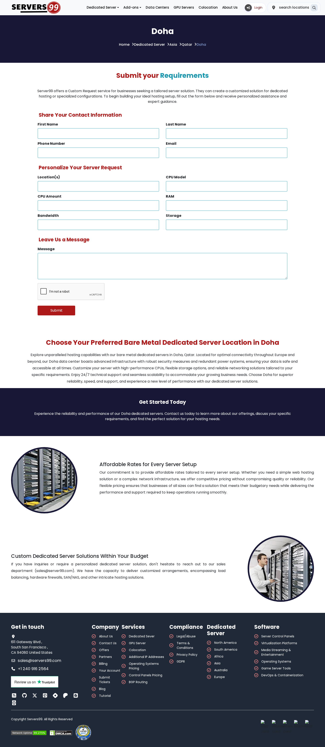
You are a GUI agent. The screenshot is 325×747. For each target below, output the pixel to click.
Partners (105, 657)
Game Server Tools (276, 668)
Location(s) (49, 177)
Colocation (208, 7)
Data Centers (157, 7)
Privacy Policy (187, 654)
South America (225, 649)
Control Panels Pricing (145, 675)
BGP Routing (138, 682)
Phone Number (51, 143)
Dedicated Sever (142, 636)
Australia (221, 670)
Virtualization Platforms (279, 643)
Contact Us (108, 643)
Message (46, 249)
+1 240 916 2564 (33, 668)
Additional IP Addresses (146, 657)
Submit (56, 310)
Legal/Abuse (186, 636)
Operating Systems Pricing (144, 666)
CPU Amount (49, 196)
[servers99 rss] (14, 695)
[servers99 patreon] (66, 695)
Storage (173, 215)
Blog (102, 689)
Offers (104, 650)
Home (124, 44)
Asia (173, 44)
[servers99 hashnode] (55, 695)
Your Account (109, 670)
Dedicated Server (149, 44)
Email (171, 143)
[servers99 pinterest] (45, 695)
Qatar (187, 44)
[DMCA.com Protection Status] (61, 733)
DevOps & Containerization (282, 675)
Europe (219, 677)
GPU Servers (184, 7)
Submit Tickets (104, 679)
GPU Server (137, 643)
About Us (230, 7)
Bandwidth (48, 215)
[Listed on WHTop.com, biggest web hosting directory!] (83, 732)
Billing (103, 663)
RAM (170, 196)
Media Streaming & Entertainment (276, 652)
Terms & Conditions (185, 645)
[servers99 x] (35, 695)
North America (225, 642)
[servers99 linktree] (14, 702)
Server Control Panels (277, 636)
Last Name (176, 124)
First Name (48, 124)
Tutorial (105, 696)
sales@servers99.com (39, 660)
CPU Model (176, 177)
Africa (218, 656)
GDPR (181, 661)
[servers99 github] (24, 695)
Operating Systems (276, 661)
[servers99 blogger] (76, 695)
